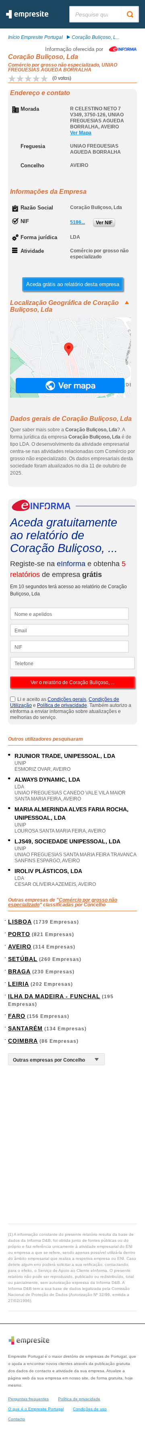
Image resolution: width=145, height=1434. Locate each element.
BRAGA (19, 971)
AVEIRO (19, 946)
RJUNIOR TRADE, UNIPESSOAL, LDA (64, 756)
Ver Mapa (80, 133)
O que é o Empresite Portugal (36, 1409)
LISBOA (20, 921)
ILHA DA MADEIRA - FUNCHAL (54, 996)
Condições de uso (90, 1409)
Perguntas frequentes (28, 1399)
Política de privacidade (62, 705)
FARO (16, 1016)
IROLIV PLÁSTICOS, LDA (48, 871)
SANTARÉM (25, 1028)
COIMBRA (23, 1041)
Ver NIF (104, 222)
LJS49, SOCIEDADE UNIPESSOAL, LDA (67, 841)
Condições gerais (67, 699)
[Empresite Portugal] (27, 17)
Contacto (16, 1419)
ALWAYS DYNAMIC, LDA (47, 779)
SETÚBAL (22, 959)
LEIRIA (18, 984)
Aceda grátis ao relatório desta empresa (72, 284)
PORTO (19, 934)
